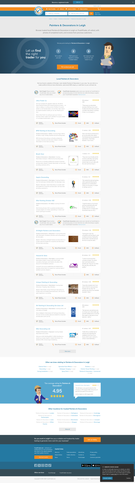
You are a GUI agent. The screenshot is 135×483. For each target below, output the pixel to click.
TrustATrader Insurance (65, 473)
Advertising (81, 452)
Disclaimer (93, 455)
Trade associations (71, 452)
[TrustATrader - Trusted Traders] (38, 8)
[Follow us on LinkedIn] (46, 465)
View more (67, 351)
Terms (68, 457)
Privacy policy (93, 452)
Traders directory (71, 455)
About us (57, 452)
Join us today (92, 439)
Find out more (81, 94)
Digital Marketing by (95, 479)
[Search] (91, 13)
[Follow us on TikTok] (49, 465)
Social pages (81, 457)
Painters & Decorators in (45, 413)
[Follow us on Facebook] (35, 465)
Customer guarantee (95, 457)
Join (78, 2)
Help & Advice (58, 455)
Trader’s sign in (97, 6)
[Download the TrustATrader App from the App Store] (96, 465)
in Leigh (45, 366)
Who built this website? (83, 479)
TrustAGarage (51, 473)
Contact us (81, 455)
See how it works (43, 457)
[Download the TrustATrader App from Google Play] (86, 465)
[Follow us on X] (39, 465)
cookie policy (114, 474)
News (56, 457)
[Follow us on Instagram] (42, 465)
